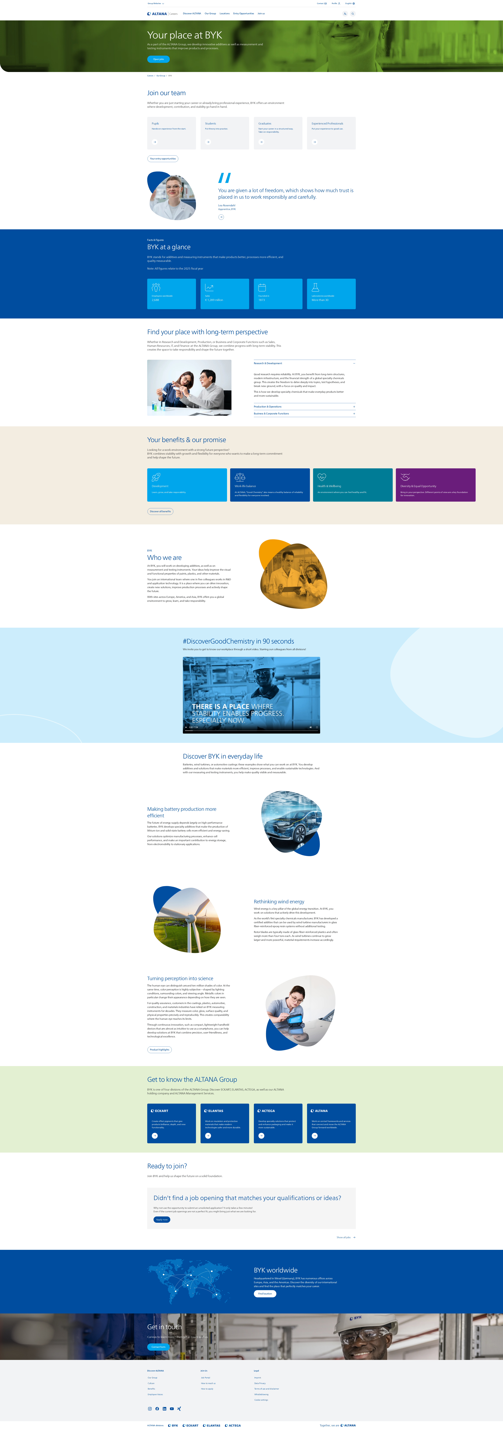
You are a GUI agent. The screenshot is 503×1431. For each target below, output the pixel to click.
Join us (261, 13)
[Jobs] (345, 14)
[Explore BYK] (221, 217)
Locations (225, 13)
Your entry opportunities (163, 159)
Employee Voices (155, 1394)
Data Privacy (260, 1383)
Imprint (257, 1377)
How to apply (207, 1389)
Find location (265, 1294)
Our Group (210, 13)
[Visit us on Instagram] (149, 1408)
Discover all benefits (160, 511)
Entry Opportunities (243, 13)
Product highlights (159, 1050)
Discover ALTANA (192, 13)
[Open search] (353, 14)
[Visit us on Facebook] (157, 1408)
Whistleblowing (261, 1394)
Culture (151, 1383)
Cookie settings (261, 1400)
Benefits (151, 1389)
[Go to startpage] (162, 14)
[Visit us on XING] (179, 1408)
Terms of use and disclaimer (266, 1389)
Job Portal (205, 1377)
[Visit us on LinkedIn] (164, 1408)
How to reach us (208, 1383)
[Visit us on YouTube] (171, 1408)
